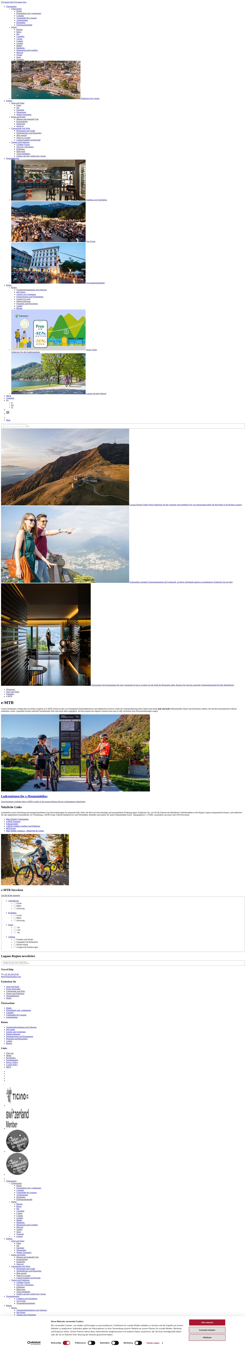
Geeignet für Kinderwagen (27, 947)
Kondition (12, 913)
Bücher (19, 308)
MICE (8, 396)
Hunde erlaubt (22, 944)
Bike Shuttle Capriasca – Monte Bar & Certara (25, 831)
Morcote (19, 52)
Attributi (11, 937)
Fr (12, 407)
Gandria (19, 43)
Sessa (18, 57)
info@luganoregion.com (11, 977)
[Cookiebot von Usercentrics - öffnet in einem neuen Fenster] (34, 1343)
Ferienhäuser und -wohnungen (28, 13)
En (12, 405)
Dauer (10, 925)
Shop (8, 420)
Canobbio (20, 36)
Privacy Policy (12, 1062)
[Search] (28, 426)
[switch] (91, 1343)
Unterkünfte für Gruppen (26, 18)
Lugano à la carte (23, 299)
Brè (17, 34)
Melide (19, 46)
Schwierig (20, 908)
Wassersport (21, 112)
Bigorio (19, 29)
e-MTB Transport (13, 821)
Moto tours (20, 151)
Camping (20, 16)
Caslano (19, 41)
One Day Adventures (25, 147)
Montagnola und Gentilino (27, 50)
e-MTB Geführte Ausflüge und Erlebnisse (23, 826)
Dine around (21, 135)
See (17, 108)
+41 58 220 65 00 (11, 974)
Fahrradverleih (12, 824)
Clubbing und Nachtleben (26, 1299)
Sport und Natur (17, 103)
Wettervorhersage (23, 301)
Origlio (19, 55)
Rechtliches (11, 1058)
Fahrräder (20, 110)
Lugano (19, 1236)
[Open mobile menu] (7, 413)
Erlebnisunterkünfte (24, 25)
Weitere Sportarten (23, 114)
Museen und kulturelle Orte (27, 119)
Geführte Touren (23, 144)
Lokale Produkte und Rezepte (28, 140)
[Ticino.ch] (17, 1106)
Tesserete (20, 59)
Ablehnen (207, 1337)
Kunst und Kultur (18, 117)
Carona (19, 39)
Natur (18, 105)
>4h (18, 932)
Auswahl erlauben (207, 1330)
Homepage (10, 689)
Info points (10, 1029)
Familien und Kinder (24, 939)
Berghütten (20, 23)
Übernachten (11, 6)
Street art (20, 126)
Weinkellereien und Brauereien (28, 133)
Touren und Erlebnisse (20, 142)
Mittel (18, 906)
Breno (18, 32)
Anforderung (13, 901)
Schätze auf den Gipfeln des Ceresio (31, 156)
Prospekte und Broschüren (27, 304)
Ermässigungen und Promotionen (29, 297)
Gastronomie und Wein (20, 128)
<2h (18, 927)
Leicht (19, 903)
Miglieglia (20, 48)
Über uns (10, 1053)
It (11, 403)
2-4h (18, 930)
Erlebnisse (20, 149)
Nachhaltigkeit (12, 1060)
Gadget (19, 306)
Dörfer (14, 27)
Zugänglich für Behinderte (27, 942)
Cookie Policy (12, 1065)
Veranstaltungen (12, 158)
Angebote (10, 398)
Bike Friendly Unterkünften (17, 819)
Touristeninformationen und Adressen (31, 290)
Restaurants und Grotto (25, 131)
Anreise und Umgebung (26, 294)
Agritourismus (22, 20)
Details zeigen (153, 1343)
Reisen (9, 285)
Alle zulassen (207, 1322)
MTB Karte (11, 828)
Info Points (20, 292)
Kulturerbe (20, 124)
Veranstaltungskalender (25, 1303)
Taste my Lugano (23, 138)
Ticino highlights (23, 154)
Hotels (19, 11)
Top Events (21, 1301)
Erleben (9, 101)
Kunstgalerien (22, 121)
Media (8, 1055)
